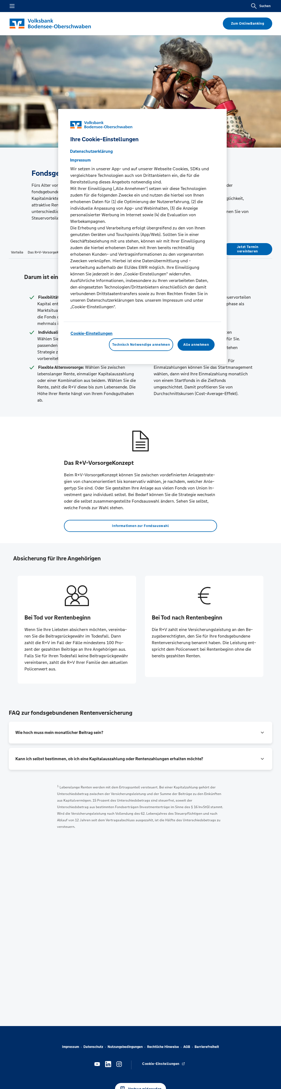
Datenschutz (93, 1047)
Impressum (70, 1047)
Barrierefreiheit (207, 1047)
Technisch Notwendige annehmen (141, 344)
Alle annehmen (196, 344)
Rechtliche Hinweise (163, 1047)
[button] (140, 733)
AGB (186, 1047)
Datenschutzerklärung (91, 151)
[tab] (17, 252)
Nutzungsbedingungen (125, 1047)
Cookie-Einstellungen (92, 333)
